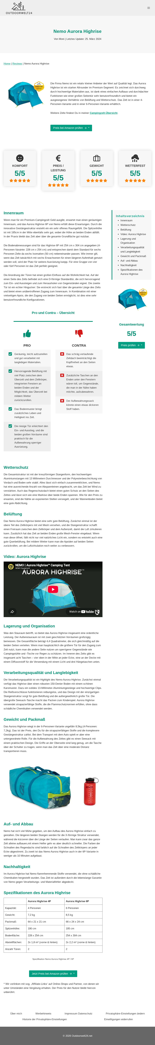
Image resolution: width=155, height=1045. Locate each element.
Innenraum (126, 220)
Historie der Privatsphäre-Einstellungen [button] (44, 1019)
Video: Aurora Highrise (133, 234)
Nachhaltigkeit (128, 265)
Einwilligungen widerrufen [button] (118, 1019)
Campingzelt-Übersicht (103, 113)
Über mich (16, 1013)
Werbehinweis (43, 1013)
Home (7, 63)
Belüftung (125, 229)
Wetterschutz (128, 225)
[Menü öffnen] (148, 7)
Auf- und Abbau (129, 260)
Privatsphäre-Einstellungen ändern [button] (125, 1013)
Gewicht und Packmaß (133, 256)
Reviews (17, 63)
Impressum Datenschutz (78, 1013)
